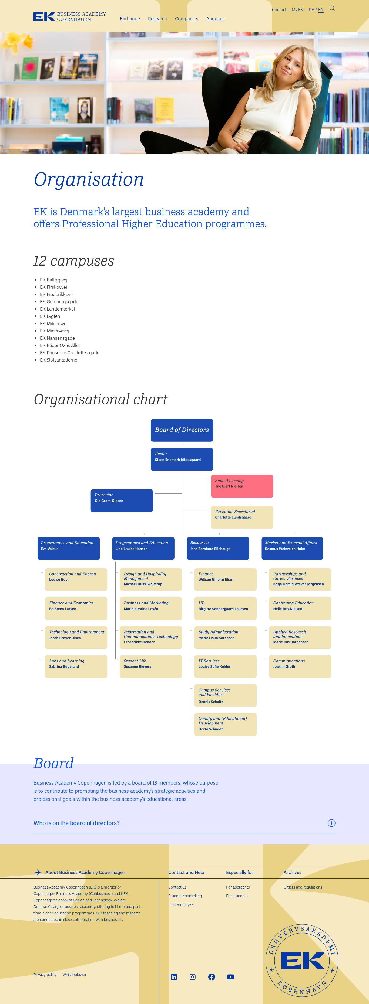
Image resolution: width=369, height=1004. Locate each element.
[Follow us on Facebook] (211, 976)
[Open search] (332, 9)
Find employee (181, 904)
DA (311, 9)
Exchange (130, 18)
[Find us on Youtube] (230, 976)
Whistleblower (74, 974)
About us (215, 18)
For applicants (238, 887)
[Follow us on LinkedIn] (173, 976)
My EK (297, 9)
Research (157, 18)
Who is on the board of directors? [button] (76, 822)
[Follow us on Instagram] (192, 976)
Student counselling (185, 895)
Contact (279, 9)
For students (236, 895)
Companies (186, 18)
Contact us (177, 887)
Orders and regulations (303, 887)
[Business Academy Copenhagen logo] (74, 16)
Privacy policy (44, 974)
